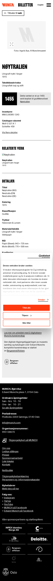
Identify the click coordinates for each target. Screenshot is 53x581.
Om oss (6, 448)
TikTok (7, 501)
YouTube (8, 504)
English (40, 5)
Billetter (25, 5)
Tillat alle (26, 308)
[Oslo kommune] (26, 572)
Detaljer (41, 300)
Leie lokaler (8, 461)
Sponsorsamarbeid (12, 458)
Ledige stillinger (10, 451)
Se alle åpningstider (12, 408)
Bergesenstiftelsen (16, 351)
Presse (5, 455)
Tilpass (25, 315)
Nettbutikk (7, 470)
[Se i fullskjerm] (26, 35)
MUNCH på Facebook (15, 508)
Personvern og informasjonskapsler (21, 480)
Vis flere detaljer (10, 133)
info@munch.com (11, 423)
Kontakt (6, 465)
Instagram (9, 498)
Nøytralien (25, 102)
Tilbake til (14, 13)
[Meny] (49, 5)
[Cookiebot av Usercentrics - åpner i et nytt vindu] (39, 256)
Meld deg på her (10, 489)
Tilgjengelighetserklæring (15, 476)
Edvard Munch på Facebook (18, 511)
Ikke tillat (26, 323)
